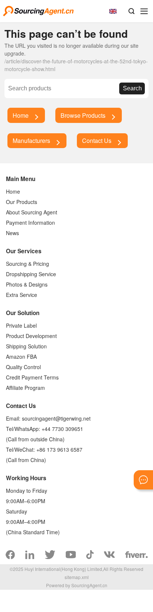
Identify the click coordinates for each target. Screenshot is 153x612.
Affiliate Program (25, 387)
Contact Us (96, 140)
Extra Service (21, 294)
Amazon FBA (21, 356)
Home (21, 115)
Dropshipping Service (31, 274)
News (12, 233)
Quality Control (23, 367)
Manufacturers (31, 140)
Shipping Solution (26, 346)
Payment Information (30, 222)
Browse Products (83, 115)
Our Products (21, 201)
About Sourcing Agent (31, 212)
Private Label (21, 325)
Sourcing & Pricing (27, 263)
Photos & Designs (27, 284)
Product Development (31, 336)
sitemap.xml (77, 577)
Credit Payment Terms (32, 377)
